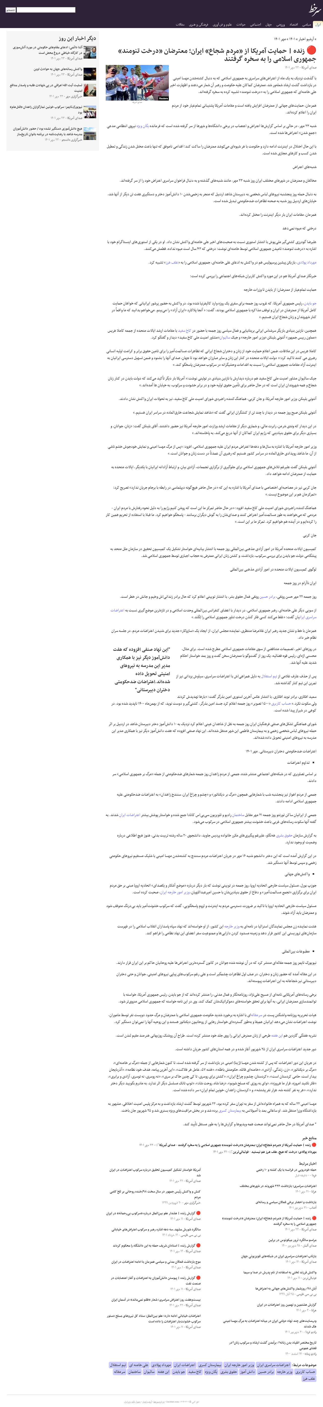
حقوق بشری (284, 835)
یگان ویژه (143, 126)
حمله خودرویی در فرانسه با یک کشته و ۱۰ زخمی (286, 1170)
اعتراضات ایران (129, 815)
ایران (318, 25)
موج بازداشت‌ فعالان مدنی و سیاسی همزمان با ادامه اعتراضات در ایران (156, 1262)
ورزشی (280, 25)
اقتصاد (293, 25)
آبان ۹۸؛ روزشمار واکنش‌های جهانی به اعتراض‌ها (285, 1289)
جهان (268, 25)
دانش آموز (247, 1372)
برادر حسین (267, 596)
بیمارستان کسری (230, 1110)
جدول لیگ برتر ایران (132, 1402)
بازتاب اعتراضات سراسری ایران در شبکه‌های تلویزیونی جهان (278, 1256)
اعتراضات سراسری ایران (273, 1365)
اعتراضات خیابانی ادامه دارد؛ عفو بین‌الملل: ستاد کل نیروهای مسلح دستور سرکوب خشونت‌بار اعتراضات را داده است (154, 1318)
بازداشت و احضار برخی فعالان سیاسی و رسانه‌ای (286, 1202)
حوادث (241, 25)
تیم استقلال (269, 676)
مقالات (180, 25)
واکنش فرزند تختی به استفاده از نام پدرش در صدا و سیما (280, 1272)
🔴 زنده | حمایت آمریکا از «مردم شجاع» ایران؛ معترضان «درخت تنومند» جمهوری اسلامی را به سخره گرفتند (247, 1145)
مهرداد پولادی (306, 262)
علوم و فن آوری (222, 25)
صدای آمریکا (166, 1145)
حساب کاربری (281, 703)
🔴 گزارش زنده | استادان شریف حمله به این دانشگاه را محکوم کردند (157, 1246)
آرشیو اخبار (306, 39)
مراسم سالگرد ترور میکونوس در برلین (292, 1240)
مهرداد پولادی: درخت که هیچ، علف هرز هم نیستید (283, 1152)
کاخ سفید (184, 330)
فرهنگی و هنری (198, 25)
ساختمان (238, 815)
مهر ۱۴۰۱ (280, 39)
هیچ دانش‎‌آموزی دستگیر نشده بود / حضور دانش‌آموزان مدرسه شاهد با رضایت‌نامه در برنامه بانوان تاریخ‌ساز (47, 131)
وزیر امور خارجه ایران (175, 892)
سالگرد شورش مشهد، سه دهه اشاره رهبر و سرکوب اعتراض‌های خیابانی (156, 1229)
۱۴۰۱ (292, 39)
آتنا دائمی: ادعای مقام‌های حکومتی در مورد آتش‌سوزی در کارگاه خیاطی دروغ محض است (47, 50)
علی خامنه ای (138, 1365)
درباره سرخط (159, 1402)
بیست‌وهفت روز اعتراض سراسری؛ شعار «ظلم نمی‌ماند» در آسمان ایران (156, 1300)
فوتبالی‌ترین (240, 1152)
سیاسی (306, 25)
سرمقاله (256, 1015)
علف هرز (172, 262)
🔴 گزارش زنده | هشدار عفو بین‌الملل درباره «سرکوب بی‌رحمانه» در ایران (153, 1213)
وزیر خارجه (231, 926)
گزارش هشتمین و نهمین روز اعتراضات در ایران (286, 1305)
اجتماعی (255, 25)
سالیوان (225, 337)
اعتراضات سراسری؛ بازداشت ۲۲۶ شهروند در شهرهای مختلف (278, 1186)
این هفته (277, 1035)
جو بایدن (310, 303)
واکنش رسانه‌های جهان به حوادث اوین (58, 69)
